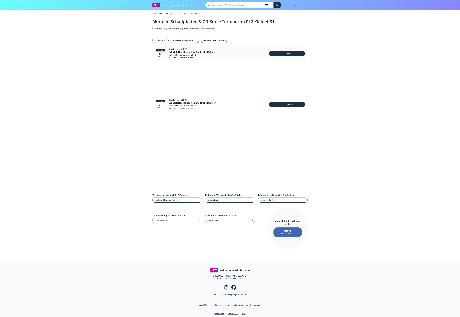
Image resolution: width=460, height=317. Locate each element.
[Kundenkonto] (296, 5)
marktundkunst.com (220, 305)
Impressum (220, 313)
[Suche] (277, 5)
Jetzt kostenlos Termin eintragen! (199, 29)
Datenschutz (234, 313)
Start (154, 13)
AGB (244, 313)
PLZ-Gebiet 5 (159, 40)
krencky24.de (203, 305)
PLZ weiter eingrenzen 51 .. (184, 40)
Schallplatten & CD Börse (213, 40)
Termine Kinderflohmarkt (288, 232)
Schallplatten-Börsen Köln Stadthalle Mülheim (192, 52)
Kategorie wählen (161, 220)
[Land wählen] (268, 5)
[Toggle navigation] (303, 5)
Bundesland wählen (268, 200)
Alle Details (287, 53)
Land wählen (212, 220)
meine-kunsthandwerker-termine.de (247, 305)
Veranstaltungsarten (168, 13)
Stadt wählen (212, 200)
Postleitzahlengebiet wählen (166, 200)
